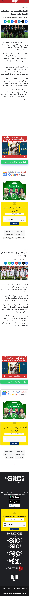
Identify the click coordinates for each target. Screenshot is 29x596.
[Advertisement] (14, 117)
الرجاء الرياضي (19, 235)
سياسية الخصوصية (17, 593)
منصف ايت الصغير (22, 17)
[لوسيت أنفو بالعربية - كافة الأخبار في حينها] (14, 1)
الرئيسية (25, 7)
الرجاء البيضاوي (9, 232)
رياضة (21, 7)
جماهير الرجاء (8, 235)
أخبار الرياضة (20, 232)
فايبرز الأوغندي (8, 238)
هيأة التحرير (24, 593)
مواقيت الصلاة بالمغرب (7, 593)
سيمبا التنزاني (19, 238)
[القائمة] (26, 1)
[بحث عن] (3, 1)
